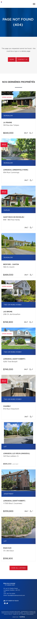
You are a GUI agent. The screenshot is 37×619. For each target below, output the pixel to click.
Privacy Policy (8, 614)
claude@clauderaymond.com (16, 595)
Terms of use (16, 614)
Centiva (22, 616)
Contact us (22, 59)
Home (12, 59)
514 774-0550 (11, 593)
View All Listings (18, 568)
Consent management (27, 614)
